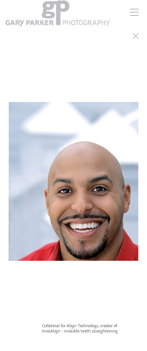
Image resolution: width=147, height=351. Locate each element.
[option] (73, 185)
